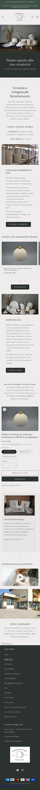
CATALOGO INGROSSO (12, 674)
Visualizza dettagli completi (11, 485)
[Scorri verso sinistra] (15, 281)
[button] (2, 17)
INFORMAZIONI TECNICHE (13, 683)
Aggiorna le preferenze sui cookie (12, 786)
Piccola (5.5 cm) (10, 456)
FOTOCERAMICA (10, 678)
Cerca (6, 655)
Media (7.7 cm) (25, 452)
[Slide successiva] (24, 80)
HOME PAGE (8, 659)
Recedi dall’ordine (10, 717)
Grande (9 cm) (9, 452)
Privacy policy (9, 702)
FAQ (5, 688)
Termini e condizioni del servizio (15, 707)
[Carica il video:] (20, 577)
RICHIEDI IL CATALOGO (18, 224)
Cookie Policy (9, 698)
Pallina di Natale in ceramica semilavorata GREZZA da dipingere (18, 269)
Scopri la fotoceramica (12, 539)
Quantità (4, 461)
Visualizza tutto (20, 287)
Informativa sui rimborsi (12, 712)
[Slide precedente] (15, 80)
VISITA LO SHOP (15, 370)
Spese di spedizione (16, 444)
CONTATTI (7, 693)
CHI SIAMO (8, 664)
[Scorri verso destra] (24, 281)
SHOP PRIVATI (9, 669)
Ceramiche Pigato (17, 783)
